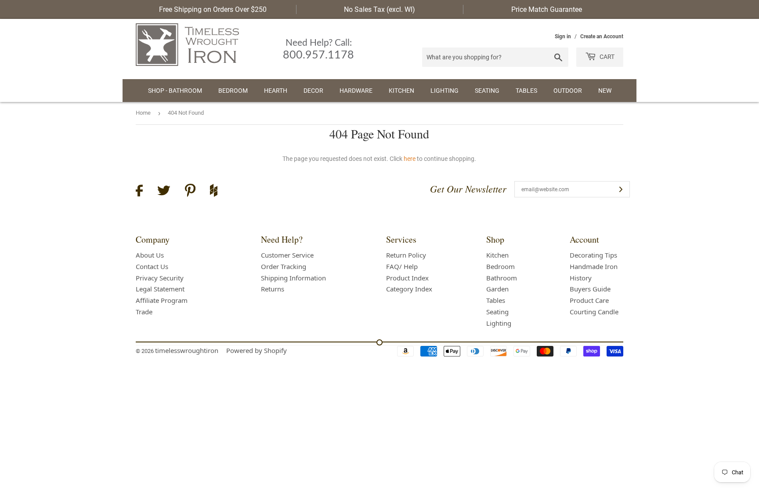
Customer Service (287, 255)
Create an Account (601, 36)
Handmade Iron (594, 266)
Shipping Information (293, 277)
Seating (487, 90)
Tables (526, 90)
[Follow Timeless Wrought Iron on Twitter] (164, 192)
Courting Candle (594, 311)
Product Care (589, 300)
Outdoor (567, 90)
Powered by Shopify (256, 350)
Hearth (275, 90)
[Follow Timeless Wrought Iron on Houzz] (213, 191)
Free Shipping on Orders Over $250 (213, 9)
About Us (150, 255)
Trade (144, 311)
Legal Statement (160, 288)
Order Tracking (283, 266)
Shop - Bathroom (175, 90)
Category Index (409, 288)
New (604, 90)
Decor (313, 90)
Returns (272, 288)
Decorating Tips (593, 255)
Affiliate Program (162, 300)
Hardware (356, 90)
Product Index (407, 277)
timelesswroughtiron (186, 350)
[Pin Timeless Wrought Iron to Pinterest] (190, 191)
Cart (606, 56)
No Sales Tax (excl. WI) (379, 9)
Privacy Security (160, 277)
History (581, 277)
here (410, 158)
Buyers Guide (590, 288)
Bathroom (501, 277)
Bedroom (233, 90)
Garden (497, 288)
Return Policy (406, 255)
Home (143, 112)
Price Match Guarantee (546, 9)
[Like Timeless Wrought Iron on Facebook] (139, 192)
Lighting (444, 90)
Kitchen (401, 90)
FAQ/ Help (402, 266)
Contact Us (152, 266)
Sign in (563, 36)
